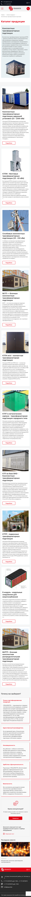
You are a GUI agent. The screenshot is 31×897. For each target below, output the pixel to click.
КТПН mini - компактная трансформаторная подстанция (12, 357)
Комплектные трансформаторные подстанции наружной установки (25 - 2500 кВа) (13, 115)
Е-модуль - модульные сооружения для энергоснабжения (12, 594)
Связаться (15, 818)
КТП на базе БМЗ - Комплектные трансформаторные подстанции (11, 476)
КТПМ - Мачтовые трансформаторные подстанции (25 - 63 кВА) (13, 176)
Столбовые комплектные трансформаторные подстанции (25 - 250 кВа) (13, 235)
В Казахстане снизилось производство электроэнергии (12, 861)
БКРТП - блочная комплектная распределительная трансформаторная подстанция (11, 656)
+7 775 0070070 (7, 4)
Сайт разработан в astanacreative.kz (20, 895)
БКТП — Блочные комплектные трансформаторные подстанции (11, 296)
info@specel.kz (7, 1)
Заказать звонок (28, 8)
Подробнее (9, 143)
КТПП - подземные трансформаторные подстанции (11, 536)
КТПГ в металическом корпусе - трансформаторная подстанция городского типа (15, 416)
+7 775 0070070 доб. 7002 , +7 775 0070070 (15, 881)
